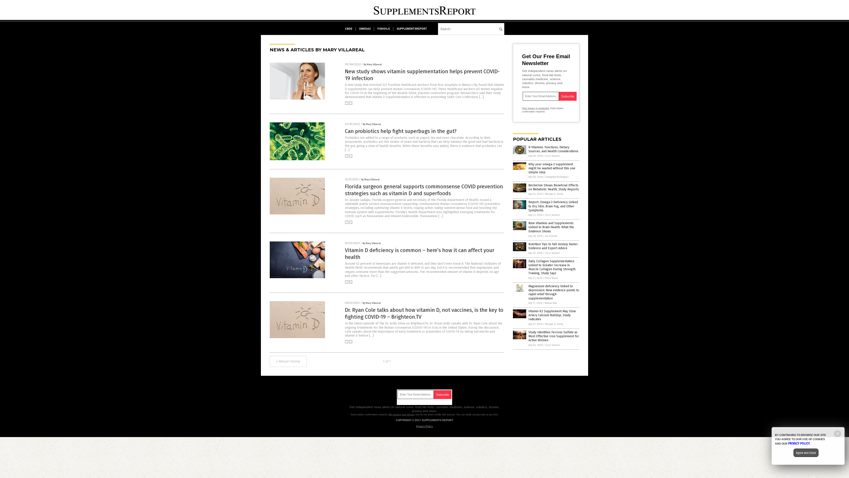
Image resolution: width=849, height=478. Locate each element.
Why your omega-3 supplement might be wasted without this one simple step (551, 168)
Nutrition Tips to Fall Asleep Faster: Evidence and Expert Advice (553, 246)
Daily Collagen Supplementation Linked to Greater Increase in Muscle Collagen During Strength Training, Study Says (552, 267)
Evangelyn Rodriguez (557, 176)
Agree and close (806, 453)
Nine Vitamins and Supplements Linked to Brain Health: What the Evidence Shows (551, 227)
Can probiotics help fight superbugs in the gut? (401, 131)
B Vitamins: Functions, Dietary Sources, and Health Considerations (553, 149)
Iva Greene (551, 236)
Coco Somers (552, 155)
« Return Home (288, 361)
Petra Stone (551, 278)
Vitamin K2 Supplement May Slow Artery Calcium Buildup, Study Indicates (552, 315)
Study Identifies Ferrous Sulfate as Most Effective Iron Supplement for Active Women (553, 336)
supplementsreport (412, 28)
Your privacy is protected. (535, 108)
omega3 (365, 28)
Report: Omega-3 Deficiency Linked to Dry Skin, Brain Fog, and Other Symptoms (553, 206)
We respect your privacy (401, 414)
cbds (348, 28)
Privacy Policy (424, 426)
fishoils (383, 28)
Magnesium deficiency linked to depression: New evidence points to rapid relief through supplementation (553, 292)
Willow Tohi (551, 303)
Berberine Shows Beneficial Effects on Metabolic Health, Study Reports (553, 187)
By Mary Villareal (373, 64)
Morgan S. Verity (554, 194)
